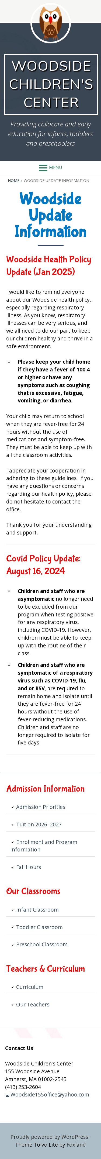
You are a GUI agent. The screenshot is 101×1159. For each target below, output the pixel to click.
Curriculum (29, 987)
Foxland (76, 1144)
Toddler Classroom (39, 927)
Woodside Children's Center (51, 84)
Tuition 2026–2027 (39, 824)
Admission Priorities (40, 806)
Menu (55, 167)
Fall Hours (28, 867)
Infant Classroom (37, 909)
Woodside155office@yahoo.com (50, 1094)
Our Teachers (32, 1004)
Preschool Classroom (42, 944)
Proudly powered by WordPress (49, 1136)
